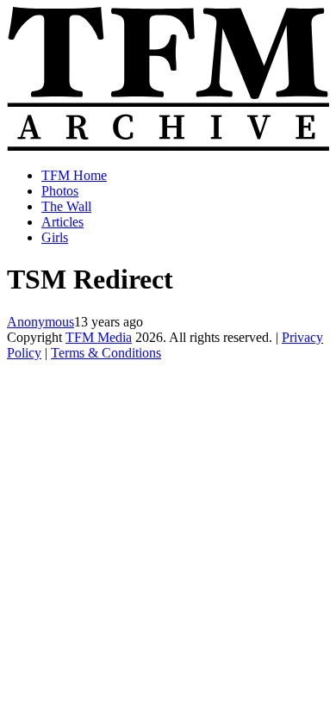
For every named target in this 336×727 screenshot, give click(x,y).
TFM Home (74, 175)
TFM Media (98, 337)
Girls (54, 237)
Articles (62, 221)
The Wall (66, 206)
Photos (59, 190)
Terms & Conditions (106, 352)
